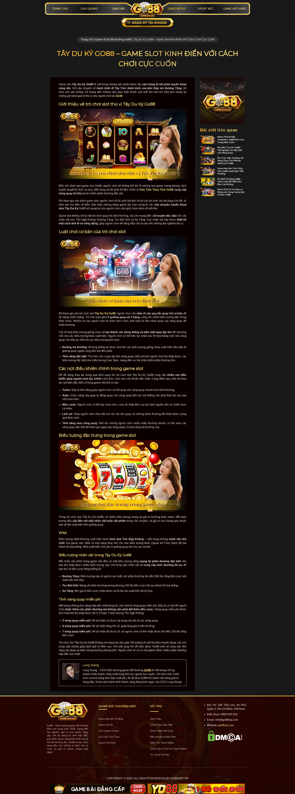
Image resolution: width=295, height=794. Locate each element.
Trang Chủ (60, 8)
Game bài (118, 8)
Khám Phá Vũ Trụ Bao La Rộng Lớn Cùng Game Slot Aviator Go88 (230, 192)
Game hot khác (234, 8)
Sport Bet (205, 8)
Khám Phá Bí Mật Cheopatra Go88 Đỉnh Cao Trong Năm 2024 (230, 139)
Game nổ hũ (176, 8)
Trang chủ (87, 39)
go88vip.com (226, 725)
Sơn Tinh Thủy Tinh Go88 (156, 189)
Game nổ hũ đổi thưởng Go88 (113, 39)
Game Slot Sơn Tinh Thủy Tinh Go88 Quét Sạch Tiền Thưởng (230, 171)
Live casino (89, 8)
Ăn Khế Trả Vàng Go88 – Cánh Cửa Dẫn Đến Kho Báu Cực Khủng (229, 181)
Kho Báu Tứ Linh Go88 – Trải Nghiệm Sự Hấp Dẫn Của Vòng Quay (229, 150)
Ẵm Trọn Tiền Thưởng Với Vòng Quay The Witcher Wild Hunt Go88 (230, 160)
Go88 (119, 95)
